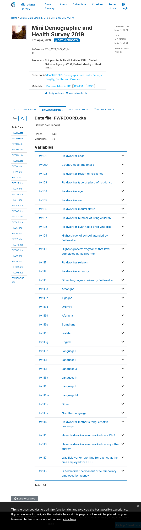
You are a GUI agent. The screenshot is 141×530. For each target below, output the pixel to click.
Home (14, 18)
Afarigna (67, 315)
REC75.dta (17, 244)
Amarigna (68, 289)
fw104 (43, 191)
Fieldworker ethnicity (75, 271)
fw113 (42, 280)
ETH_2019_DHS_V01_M (62, 18)
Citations (97, 4)
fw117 (43, 457)
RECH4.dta (17, 155)
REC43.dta (17, 211)
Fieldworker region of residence (82, 173)
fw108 (43, 226)
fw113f (43, 333)
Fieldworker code (73, 156)
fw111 (42, 262)
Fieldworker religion (75, 262)
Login (125, 8)
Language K (69, 377)
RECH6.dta (17, 160)
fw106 (43, 209)
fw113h (43, 351)
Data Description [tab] (52, 110)
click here (69, 519)
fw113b (43, 298)
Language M (70, 395)
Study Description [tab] (25, 109)
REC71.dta (17, 239)
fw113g (43, 342)
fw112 (42, 271)
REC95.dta (17, 272)
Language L (69, 386)
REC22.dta (17, 183)
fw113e (43, 324)
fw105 (43, 200)
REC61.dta (17, 233)
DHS (46, 18)
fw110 (43, 249)
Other (65, 404)
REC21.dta (17, 177)
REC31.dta (17, 188)
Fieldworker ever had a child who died (86, 226)
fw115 (42, 435)
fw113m (44, 395)
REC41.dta (17, 199)
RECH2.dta (17, 144)
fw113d (43, 315)
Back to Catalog (26, 498)
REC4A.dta (17, 216)
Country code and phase (78, 164)
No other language (74, 413)
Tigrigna (67, 298)
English (66, 342)
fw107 (43, 218)
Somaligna (68, 324)
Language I (69, 360)
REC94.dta (17, 267)
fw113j (43, 369)
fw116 (43, 444)
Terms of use (112, 6)
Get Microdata (68, 40)
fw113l (43, 386)
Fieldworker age (72, 191)
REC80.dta (17, 250)
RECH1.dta (17, 138)
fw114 (43, 422)
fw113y (43, 413)
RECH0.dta (17, 132)
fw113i (43, 360)
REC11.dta (17, 172)
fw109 (43, 235)
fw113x (43, 404)
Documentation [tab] (78, 109)
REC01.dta (17, 166)
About (63, 4)
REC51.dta (17, 227)
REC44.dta (17, 222)
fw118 (43, 471)
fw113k (43, 377)
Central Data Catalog (31, 18)
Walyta (66, 333)
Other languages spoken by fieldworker (87, 280)
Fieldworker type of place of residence (87, 182)
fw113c (43, 306)
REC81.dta (17, 255)
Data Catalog (50, 6)
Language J (69, 369)
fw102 (43, 173)
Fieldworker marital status (78, 209)
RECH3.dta (17, 149)
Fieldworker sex (72, 200)
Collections (79, 4)
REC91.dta (17, 261)
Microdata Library (27, 7)
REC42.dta (17, 205)
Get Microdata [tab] (105, 109)
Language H (70, 351)
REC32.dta (17, 194)
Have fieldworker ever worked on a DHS (88, 435)
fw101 (43, 156)
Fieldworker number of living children (86, 218)
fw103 (43, 182)
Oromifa (67, 306)
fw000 (43, 164)
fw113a (43, 289)
